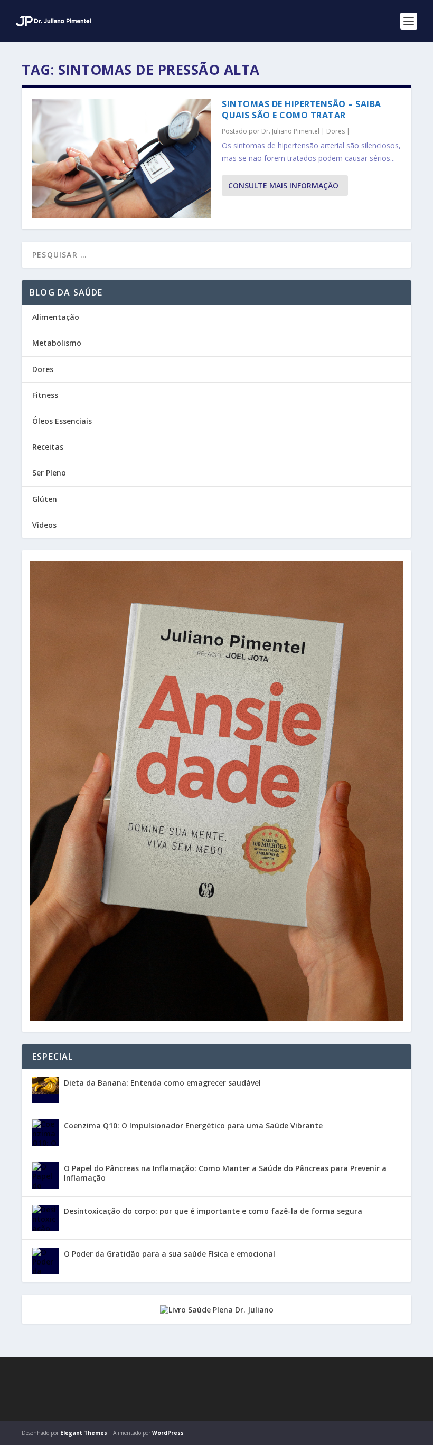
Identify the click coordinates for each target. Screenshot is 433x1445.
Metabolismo (56, 343)
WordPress (168, 1433)
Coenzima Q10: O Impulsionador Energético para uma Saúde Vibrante (193, 1125)
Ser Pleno (49, 473)
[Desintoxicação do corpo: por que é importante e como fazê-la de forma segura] (45, 1218)
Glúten (44, 499)
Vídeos (44, 525)
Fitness (45, 395)
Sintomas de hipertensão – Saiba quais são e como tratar (301, 109)
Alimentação (55, 317)
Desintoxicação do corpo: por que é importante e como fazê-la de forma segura (213, 1211)
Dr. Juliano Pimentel (290, 131)
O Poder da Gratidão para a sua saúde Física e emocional (169, 1254)
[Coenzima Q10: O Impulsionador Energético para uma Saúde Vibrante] (45, 1132)
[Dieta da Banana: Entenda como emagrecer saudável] (45, 1090)
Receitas (47, 447)
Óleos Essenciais (62, 421)
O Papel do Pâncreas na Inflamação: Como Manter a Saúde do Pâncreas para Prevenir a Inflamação (225, 1173)
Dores (335, 131)
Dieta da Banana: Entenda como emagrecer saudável (162, 1083)
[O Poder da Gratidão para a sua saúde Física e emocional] (45, 1261)
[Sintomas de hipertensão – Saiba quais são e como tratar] (121, 158)
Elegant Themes (83, 1433)
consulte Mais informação (283, 185)
